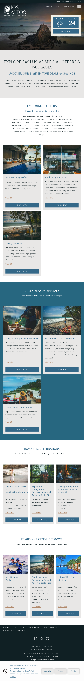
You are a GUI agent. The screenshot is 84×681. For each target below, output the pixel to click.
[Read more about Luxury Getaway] (22, 225)
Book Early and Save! (56, 177)
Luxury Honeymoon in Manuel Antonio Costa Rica (68, 489)
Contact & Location (12, 627)
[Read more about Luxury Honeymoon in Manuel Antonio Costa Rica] (68, 474)
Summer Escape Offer (16, 177)
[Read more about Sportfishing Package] (15, 564)
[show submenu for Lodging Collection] (61, 6)
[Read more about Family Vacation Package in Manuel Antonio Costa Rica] (42, 564)
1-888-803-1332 (33, 657)
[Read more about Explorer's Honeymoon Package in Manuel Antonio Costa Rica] (42, 474)
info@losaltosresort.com (42, 660)
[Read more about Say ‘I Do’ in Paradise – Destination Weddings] (15, 474)
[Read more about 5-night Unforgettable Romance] (22, 320)
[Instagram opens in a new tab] (47, 638)
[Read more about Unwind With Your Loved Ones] (62, 320)
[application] (42, 671)
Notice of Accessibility (14, 631)
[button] (59, 22)
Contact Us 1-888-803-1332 (65, 1)
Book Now (66, 31)
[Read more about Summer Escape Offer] (22, 159)
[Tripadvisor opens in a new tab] (42, 638)
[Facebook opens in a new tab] (36, 638)
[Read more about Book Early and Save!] (62, 159)
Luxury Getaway (13, 243)
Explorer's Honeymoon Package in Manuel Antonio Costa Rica (41, 491)
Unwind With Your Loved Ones (60, 338)
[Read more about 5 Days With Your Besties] (68, 564)
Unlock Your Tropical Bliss (18, 407)
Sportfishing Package (11, 579)
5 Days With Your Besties (66, 579)
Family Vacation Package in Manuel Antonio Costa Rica (41, 580)
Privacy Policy (50, 627)
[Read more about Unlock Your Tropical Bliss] (22, 390)
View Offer (9, 198)
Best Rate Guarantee (32, 627)
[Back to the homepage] (18, 11)
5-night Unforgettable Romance (21, 338)
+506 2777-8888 (51, 657)
